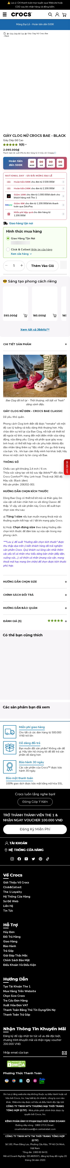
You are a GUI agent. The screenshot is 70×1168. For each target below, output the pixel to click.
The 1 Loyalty (12, 892)
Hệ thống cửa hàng (16, 896)
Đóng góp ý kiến (35, 802)
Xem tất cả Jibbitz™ (35, 329)
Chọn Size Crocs (14, 996)
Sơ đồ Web (10, 901)
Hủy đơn (9, 932)
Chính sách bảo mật (16, 960)
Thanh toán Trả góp (16, 1015)
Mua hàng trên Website (19, 991)
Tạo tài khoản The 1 (16, 986)
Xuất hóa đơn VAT (15, 1005)
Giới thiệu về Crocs (16, 882)
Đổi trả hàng (12, 937)
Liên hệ (8, 906)
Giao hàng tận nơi (23, 238)
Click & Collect (20, 249)
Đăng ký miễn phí (35, 829)
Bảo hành (9, 946)
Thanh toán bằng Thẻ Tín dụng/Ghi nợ (29, 1010)
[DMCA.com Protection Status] (16, 1064)
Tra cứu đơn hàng (15, 1000)
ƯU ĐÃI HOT (67, 467)
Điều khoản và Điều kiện (19, 965)
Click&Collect (12, 887)
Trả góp (8, 951)
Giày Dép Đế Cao (17, 34)
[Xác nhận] (64, 1053)
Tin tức (8, 911)
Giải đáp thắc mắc (15, 955)
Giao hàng (10, 941)
